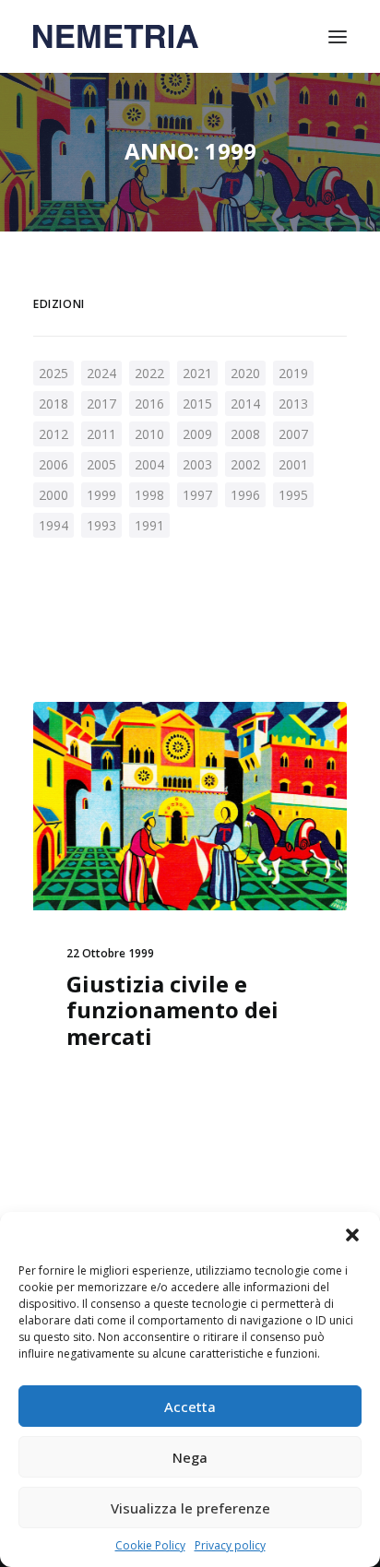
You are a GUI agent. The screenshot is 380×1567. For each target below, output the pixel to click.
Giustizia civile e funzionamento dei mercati (172, 1010)
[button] (352, 1235)
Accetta (190, 1406)
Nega (190, 1457)
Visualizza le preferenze (190, 1508)
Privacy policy (230, 1545)
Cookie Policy (150, 1545)
